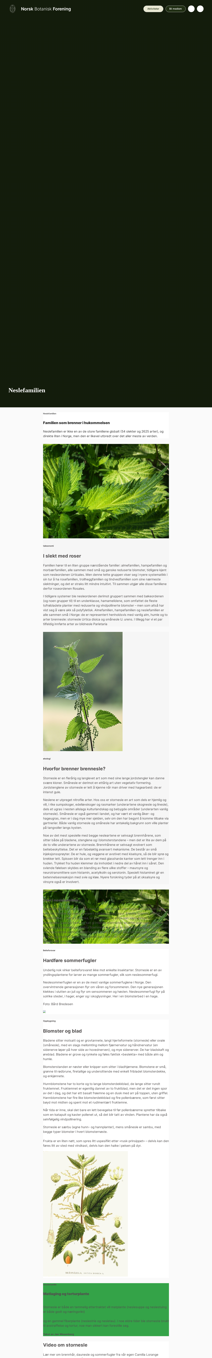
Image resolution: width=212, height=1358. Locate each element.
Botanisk (46, 8)
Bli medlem (175, 8)
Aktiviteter (153, 8)
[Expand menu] (200, 8)
